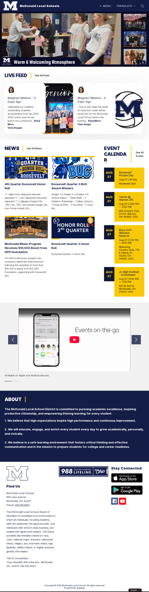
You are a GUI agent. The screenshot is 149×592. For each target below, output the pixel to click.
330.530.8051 (22, 505)
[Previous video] (12, 339)
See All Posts (42, 75)
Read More (94, 120)
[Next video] (136, 339)
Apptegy (81, 588)
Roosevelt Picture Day (126, 174)
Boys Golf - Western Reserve (126, 232)
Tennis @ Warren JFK (126, 198)
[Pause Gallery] (143, 62)
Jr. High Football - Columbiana (129, 273)
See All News (34, 148)
